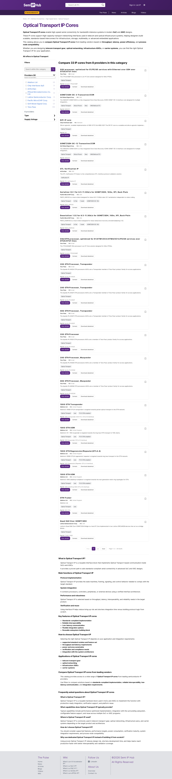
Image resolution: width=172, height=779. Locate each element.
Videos (143, 13)
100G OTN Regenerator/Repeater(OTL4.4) (80, 451)
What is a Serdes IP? (70, 771)
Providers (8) (30, 75)
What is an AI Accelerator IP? (72, 763)
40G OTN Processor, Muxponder (75, 381)
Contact (74, 87)
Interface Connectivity (37, 19)
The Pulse (103, 13)
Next (103, 549)
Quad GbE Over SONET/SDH (73, 521)
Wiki (39, 774)
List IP (138, 5)
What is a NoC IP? (70, 766)
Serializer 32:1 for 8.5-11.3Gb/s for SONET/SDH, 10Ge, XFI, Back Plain (94, 192)
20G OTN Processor (69, 334)
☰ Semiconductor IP (31, 12)
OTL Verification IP (69, 169)
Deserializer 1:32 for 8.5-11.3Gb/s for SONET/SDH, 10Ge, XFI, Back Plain (95, 215)
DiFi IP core (65, 120)
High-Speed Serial (51, 19)
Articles (124, 13)
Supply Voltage (31, 119)
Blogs (134, 13)
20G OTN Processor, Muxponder (75, 358)
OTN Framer (66, 498)
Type (26, 115)
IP (28, 19)
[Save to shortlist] (145, 70)
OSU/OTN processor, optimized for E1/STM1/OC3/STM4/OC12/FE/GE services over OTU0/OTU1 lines (100, 240)
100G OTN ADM (67, 428)
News (114, 13)
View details (65, 87)
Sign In (132, 5)
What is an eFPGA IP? (71, 773)
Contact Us (92, 773)
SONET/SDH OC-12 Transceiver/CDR (77, 143)
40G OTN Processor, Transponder (76, 311)
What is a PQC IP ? (70, 768)
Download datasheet (87, 87)
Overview (91, 771)
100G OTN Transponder (71, 404)
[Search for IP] (103, 5)
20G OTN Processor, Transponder (76, 264)
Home (24, 19)
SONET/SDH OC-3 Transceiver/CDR (77, 95)
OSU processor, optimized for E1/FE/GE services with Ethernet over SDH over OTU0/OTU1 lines (97, 70)
